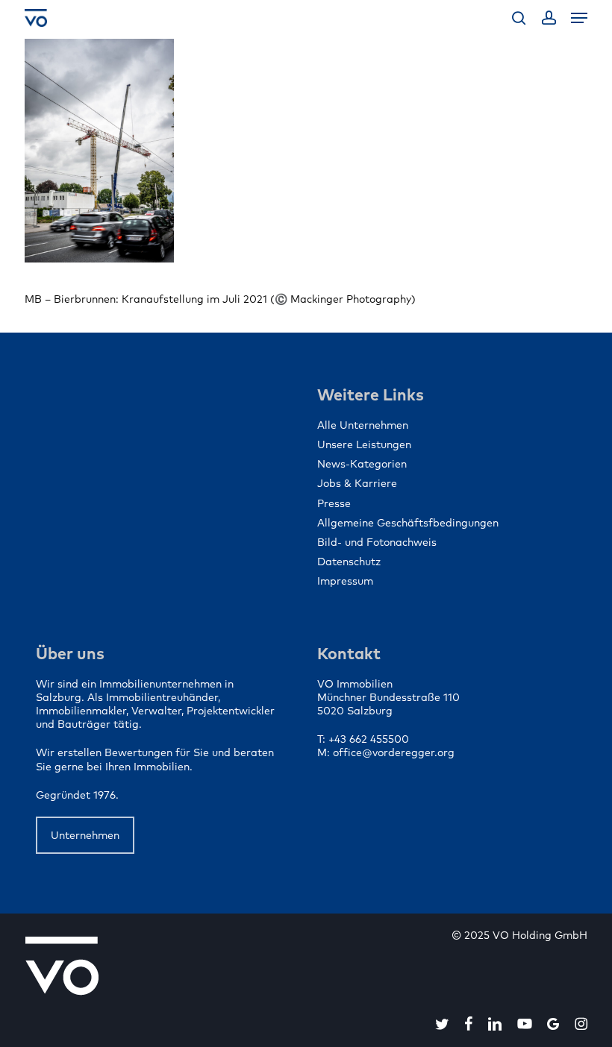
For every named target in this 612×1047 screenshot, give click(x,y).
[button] (579, 17)
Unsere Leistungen (364, 444)
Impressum (345, 581)
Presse (334, 503)
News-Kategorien (362, 464)
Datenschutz (349, 561)
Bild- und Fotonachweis (377, 542)
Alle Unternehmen (362, 425)
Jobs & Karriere (357, 483)
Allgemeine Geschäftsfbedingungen (408, 522)
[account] (548, 18)
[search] (519, 18)
